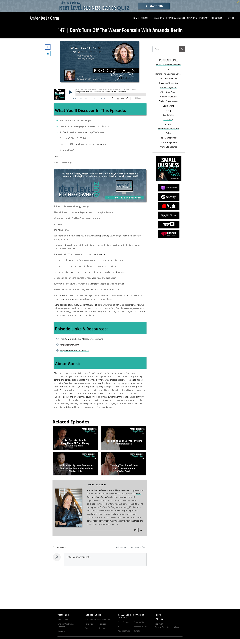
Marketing (168, 119)
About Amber (63, 619)
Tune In (137, 631)
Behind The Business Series (168, 73)
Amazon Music (140, 622)
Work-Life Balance (168, 146)
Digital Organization (168, 101)
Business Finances (168, 78)
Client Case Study (168, 92)
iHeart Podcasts (140, 626)
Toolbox (102, 628)
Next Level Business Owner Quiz (97, 619)
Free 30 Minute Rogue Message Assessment (81, 338)
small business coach (120, 490)
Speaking (61, 631)
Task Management (168, 137)
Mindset (168, 124)
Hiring (168, 110)
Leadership (168, 115)
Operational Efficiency (168, 128)
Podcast (102, 624)
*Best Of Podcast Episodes (168, 64)
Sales (168, 133)
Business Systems (168, 87)
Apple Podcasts (124, 622)
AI (168, 69)
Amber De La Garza (96, 490)
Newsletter (89, 624)
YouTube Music (124, 631)
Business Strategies (168, 83)
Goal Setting (168, 105)
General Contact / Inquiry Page (167, 627)
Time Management (168, 142)
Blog (86, 628)
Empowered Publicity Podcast (74, 350)
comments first (137, 547)
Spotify (120, 626)
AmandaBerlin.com (69, 344)
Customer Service (168, 96)
